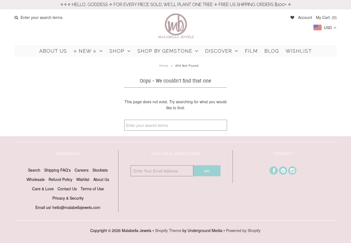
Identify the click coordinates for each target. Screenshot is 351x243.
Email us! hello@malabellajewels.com (67, 207)
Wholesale (36, 179)
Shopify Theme (168, 230)
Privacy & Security (68, 198)
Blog (271, 51)
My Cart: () (326, 17)
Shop (116, 51)
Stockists (100, 170)
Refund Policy (60, 179)
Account (305, 17)
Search (34, 170)
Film (251, 51)
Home (163, 65)
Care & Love (43, 188)
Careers (82, 170)
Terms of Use (92, 188)
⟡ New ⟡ (85, 51)
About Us (53, 51)
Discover (218, 51)
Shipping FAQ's (57, 170)
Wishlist (298, 51)
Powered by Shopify (243, 230)
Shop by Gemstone (164, 51)
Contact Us (67, 188)
